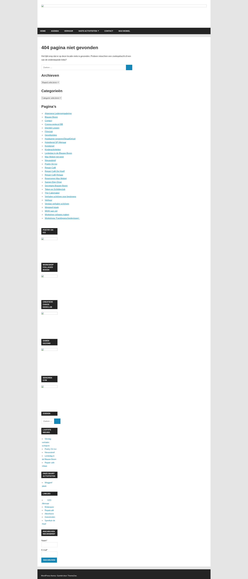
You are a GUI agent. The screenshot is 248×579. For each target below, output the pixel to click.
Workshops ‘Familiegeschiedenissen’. (62, 218)
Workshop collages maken (57, 215)
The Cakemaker (52, 193)
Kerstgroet (49, 146)
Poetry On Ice (51, 164)
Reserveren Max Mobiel (56, 178)
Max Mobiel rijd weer (54, 157)
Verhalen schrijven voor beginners (60, 196)
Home (43, 31)
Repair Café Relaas (54, 175)
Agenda (55, 31)
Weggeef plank (52, 207)
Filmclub (49, 131)
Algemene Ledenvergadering (58, 113)
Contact (108, 31)
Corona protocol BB (54, 124)
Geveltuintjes (51, 135)
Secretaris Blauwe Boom (56, 186)
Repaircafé (49, 510)
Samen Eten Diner (53, 182)
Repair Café (50, 168)
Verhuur (68, 31)
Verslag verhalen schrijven (57, 204)
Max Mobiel (124, 31)
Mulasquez (49, 507)
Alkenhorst (49, 514)
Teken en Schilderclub (55, 189)
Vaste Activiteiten (87, 31)
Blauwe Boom (51, 117)
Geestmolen (50, 517)
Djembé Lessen (52, 128)
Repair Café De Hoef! (55, 171)
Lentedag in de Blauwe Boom (58, 153)
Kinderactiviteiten (53, 149)
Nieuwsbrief (50, 160)
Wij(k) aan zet (51, 211)
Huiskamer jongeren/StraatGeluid (60, 139)
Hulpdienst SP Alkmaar (55, 142)
